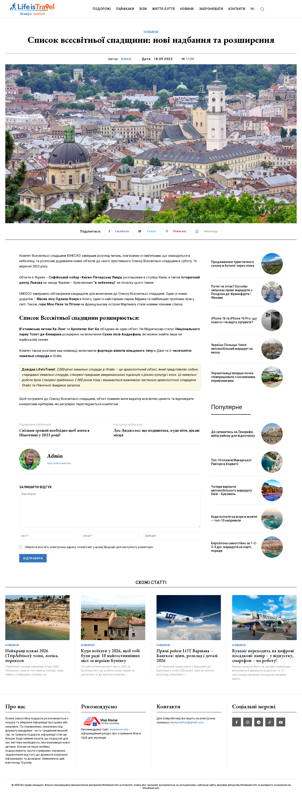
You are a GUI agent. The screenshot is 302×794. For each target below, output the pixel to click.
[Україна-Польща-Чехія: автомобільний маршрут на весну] (272, 348)
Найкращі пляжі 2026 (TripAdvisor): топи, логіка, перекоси (31, 655)
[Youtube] (280, 722)
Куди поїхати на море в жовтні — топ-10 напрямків (234, 518)
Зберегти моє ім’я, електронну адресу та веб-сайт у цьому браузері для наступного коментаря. (89, 547)
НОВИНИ (151, 32)
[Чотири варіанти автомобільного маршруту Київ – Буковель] (272, 490)
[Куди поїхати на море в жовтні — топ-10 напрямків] (272, 518)
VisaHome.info (118, 729)
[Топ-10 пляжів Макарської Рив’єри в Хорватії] (272, 462)
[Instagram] (247, 722)
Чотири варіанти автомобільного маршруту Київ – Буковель (231, 490)
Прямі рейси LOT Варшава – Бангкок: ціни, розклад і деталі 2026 (187, 655)
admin (126, 59)
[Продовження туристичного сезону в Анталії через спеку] (272, 263)
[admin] (29, 459)
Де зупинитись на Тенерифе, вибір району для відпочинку (233, 433)
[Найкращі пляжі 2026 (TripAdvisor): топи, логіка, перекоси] (37, 617)
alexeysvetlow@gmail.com (187, 722)
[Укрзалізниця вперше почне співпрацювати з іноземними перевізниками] (272, 377)
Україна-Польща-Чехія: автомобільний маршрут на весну (232, 348)
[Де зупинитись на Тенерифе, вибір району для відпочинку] (272, 433)
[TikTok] (269, 722)
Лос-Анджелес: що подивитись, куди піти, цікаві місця (156, 433)
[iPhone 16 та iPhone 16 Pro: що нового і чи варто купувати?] (272, 320)
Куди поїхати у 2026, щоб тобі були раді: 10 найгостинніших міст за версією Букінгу (110, 655)
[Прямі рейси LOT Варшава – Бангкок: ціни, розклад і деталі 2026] (189, 617)
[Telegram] (258, 722)
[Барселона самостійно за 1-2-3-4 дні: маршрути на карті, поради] (272, 547)
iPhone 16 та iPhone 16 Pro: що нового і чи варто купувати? (234, 320)
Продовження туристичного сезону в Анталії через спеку (232, 263)
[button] (262, 9)
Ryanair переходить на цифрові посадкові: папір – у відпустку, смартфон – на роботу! (263, 655)
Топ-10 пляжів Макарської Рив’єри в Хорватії (231, 462)
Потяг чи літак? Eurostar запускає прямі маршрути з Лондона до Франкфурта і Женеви (231, 292)
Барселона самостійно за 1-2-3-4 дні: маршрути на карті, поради (234, 546)
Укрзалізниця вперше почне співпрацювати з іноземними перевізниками (233, 376)
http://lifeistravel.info (59, 463)
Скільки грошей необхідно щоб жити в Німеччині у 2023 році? (54, 433)
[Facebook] (236, 722)
